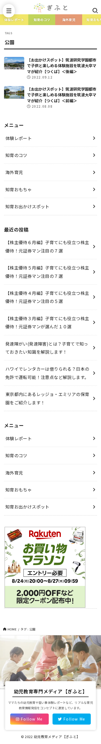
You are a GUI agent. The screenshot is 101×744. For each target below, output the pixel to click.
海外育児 (68, 19)
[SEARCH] (95, 10)
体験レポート (14, 19)
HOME (12, 629)
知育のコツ (42, 19)
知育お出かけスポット (27, 206)
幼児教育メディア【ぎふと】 (57, 736)
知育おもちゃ (18, 189)
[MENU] (9, 11)
